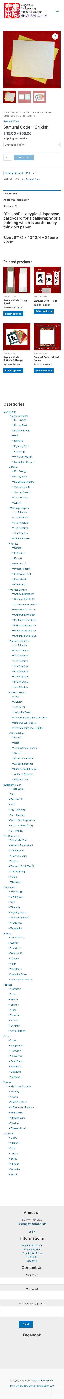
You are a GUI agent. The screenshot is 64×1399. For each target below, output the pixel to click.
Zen (13, 794)
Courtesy (16, 948)
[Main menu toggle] (57, 11)
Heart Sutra (17, 788)
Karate (14, 543)
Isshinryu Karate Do (25, 625)
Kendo (17, 737)
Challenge (19, 451)
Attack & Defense (23, 763)
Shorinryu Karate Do (25, 635)
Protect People (22, 568)
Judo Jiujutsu (18, 692)
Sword (17, 753)
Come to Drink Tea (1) (23, 866)
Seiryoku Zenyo (22, 712)
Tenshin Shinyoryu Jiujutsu (29, 728)
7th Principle (21, 676)
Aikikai (17, 502)
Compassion (17, 937)
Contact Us (32, 1257)
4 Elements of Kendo (25, 748)
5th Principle (21, 533)
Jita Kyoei (19, 707)
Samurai (18, 441)
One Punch (20, 584)
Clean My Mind (19, 840)
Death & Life (21, 779)
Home (6, 112)
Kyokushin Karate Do (25, 620)
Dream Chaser (19, 1102)
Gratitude (16, 1071)
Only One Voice (19, 855)
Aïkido (14, 467)
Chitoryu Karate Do (24, 614)
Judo (16, 696)
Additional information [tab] (16, 199)
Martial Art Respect (24, 462)
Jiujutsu (18, 701)
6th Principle (21, 671)
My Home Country (21, 1086)
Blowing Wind (18, 1118)
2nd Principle (21, 517)
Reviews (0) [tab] (10, 206)
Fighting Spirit (21, 446)
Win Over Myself (23, 456)
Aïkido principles (20, 508)
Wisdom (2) (17, 953)
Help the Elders (19, 974)
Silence (15, 1004)
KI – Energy (20, 420)
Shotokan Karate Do (25, 604)
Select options (13, 313)
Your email (32, 1289)
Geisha (14, 1153)
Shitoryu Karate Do (24, 599)
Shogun (15, 1164)
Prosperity (16, 928)
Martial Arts (9, 412)
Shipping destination (15, 138)
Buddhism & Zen (12, 784)
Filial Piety (16, 969)
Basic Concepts (19, 416)
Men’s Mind (17, 1112)
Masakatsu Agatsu (24, 482)
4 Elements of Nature (22, 1107)
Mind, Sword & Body (25, 769)
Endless (15, 861)
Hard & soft (20, 563)
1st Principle (20, 512)
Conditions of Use (32, 1253)
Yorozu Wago (21, 497)
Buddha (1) (17, 799)
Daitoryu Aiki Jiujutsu (25, 723)
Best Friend (17, 1061)
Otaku (14, 1137)
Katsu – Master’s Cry (22, 825)
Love (13, 994)
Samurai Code (11, 121)
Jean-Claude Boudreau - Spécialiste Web (32, 1385)
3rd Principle (21, 522)
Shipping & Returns (32, 1245)
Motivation (9, 887)
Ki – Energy (17, 891)
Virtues (7, 933)
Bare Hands (20, 579)
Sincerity (15, 907)
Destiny (15, 1123)
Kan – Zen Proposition (23, 820)
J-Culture (8, 1133)
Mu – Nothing (18, 809)
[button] (55, 36)
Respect (15, 1077)
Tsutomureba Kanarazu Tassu (30, 717)
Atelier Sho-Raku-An (42, 1380)
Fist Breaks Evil (22, 574)
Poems (7, 1082)
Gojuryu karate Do (24, 593)
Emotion (15, 1015)
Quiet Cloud (17, 850)
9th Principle (21, 687)
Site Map (32, 1261)
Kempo (18, 558)
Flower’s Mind (18, 1128)
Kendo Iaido (17, 733)
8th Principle (21, 682)
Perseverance (22, 430)
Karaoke (15, 1169)
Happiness (16, 1045)
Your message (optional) (32, 1303)
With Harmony (18, 1030)
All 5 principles (22, 538)
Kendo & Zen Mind (24, 758)
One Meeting (18, 871)
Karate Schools (19, 589)
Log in (32, 1231)
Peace (14, 999)
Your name (32, 1275)
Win (16, 435)
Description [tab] (10, 193)
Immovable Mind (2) (22, 979)
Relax (14, 876)
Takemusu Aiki (22, 487)
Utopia (14, 1097)
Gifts (6, 1036)
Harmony (16, 988)
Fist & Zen (19, 553)
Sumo (14, 1158)
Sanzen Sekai (21, 492)
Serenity (15, 1025)
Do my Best (20, 425)
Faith (13, 963)
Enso (13, 804)
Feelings (7, 984)
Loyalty (15, 958)
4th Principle (21, 528)
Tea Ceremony (11, 836)
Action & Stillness (23, 774)
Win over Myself (20, 917)
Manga (14, 1143)
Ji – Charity (17, 830)
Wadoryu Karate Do (25, 609)
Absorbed (16, 882)
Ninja (13, 1148)
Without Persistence (22, 845)
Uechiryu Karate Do (25, 630)
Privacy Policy (32, 1249)
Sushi (14, 1174)
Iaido (16, 742)
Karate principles (20, 641)
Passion (15, 1020)
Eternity (15, 1091)
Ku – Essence (18, 815)
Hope (14, 1009)
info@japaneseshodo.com (32, 1223)
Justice (15, 942)
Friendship (16, 1066)
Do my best (17, 896)
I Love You (16, 1056)
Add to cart (24, 157)
